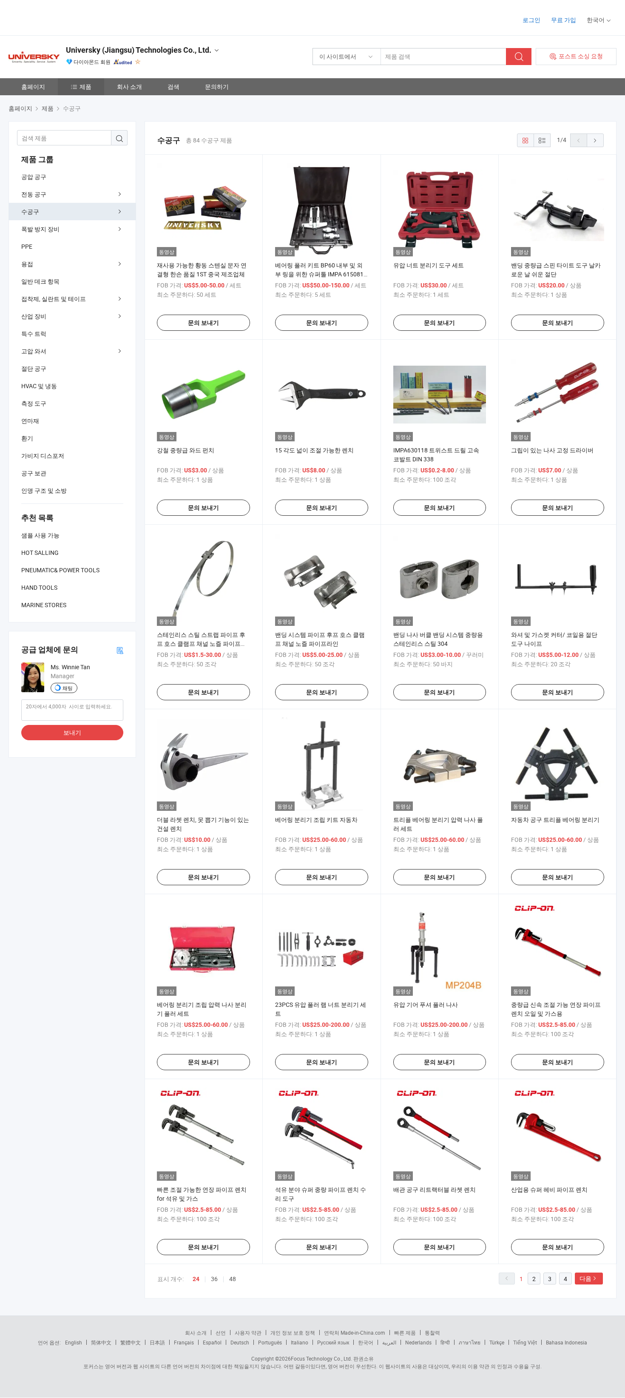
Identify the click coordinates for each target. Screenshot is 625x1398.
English (73, 1342)
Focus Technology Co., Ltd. (321, 1358)
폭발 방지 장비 (40, 229)
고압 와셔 (33, 351)
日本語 (157, 1342)
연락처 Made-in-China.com (354, 1332)
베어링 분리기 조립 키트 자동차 (316, 820)
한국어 (365, 1342)
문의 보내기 (203, 322)
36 (214, 1279)
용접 (27, 264)
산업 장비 (33, 316)
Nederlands (418, 1342)
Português (270, 1342)
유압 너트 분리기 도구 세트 (428, 265)
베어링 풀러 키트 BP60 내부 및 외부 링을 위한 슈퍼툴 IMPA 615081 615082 (319, 274)
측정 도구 (33, 403)
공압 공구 (33, 177)
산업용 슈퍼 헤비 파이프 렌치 (549, 1189)
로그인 (531, 20)
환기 (27, 438)
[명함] (119, 650)
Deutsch (239, 1342)
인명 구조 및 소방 (44, 490)
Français (184, 1342)
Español (212, 1342)
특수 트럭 (33, 334)
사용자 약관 (248, 1332)
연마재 (30, 421)
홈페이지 (33, 86)
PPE (26, 246)
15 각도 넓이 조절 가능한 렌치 (314, 450)
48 (232, 1279)
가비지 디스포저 (42, 456)
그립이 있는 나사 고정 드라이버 (552, 450)
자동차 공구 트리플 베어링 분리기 (555, 820)
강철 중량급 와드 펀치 (185, 450)
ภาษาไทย (469, 1342)
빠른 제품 (405, 1332)
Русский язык (333, 1342)
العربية (389, 1342)
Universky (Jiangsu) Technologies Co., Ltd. (138, 49)
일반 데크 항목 (40, 281)
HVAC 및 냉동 (39, 386)
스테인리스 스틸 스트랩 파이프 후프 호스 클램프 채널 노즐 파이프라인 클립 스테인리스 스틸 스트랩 (202, 643)
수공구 (30, 211)
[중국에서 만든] (63, 17)
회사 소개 (129, 86)
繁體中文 (130, 1342)
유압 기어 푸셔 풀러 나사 (425, 1004)
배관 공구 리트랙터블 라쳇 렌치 (434, 1189)
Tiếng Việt (525, 1342)
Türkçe (496, 1342)
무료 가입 (563, 20)
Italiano (299, 1342)
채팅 (67, 688)
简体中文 (101, 1342)
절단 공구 (33, 368)
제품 (85, 86)
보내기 (72, 732)
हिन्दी (445, 1342)
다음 (585, 1278)
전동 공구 (33, 194)
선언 (221, 1332)
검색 (173, 86)
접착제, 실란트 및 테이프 (53, 299)
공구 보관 (33, 473)
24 (196, 1279)
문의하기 (217, 86)
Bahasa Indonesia (566, 1342)
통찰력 (432, 1332)
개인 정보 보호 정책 (292, 1332)
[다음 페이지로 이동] (595, 140)
